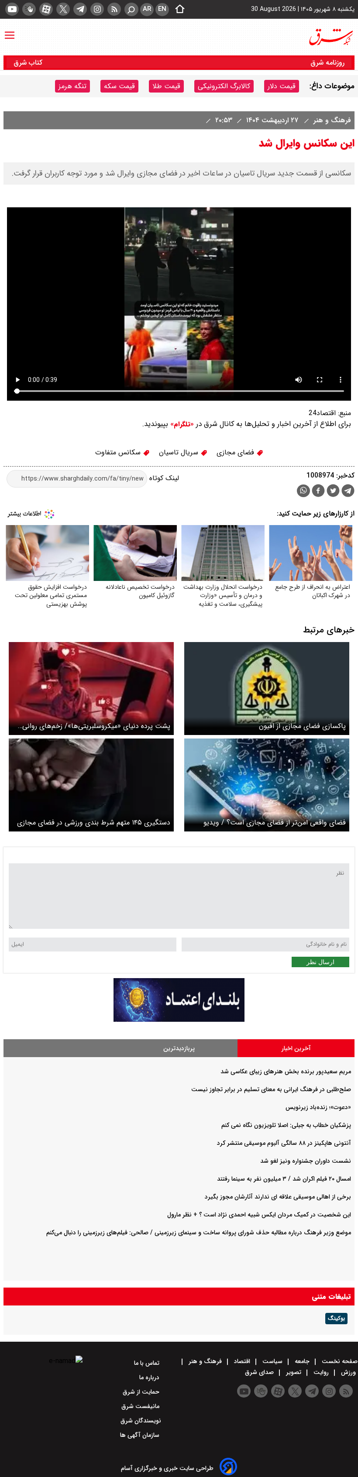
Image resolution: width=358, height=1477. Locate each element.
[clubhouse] (29, 9)
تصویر (293, 1372)
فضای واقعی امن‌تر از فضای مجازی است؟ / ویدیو (274, 822)
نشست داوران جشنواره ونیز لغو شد (305, 1161)
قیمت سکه (119, 86)
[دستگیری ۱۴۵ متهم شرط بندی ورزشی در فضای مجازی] (91, 784)
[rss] (114, 9)
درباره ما (150, 1377)
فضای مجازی (236, 452)
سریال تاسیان (179, 452)
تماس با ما (147, 1363)
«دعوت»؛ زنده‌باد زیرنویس (318, 1107)
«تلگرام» (181, 424)
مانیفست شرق (141, 1406)
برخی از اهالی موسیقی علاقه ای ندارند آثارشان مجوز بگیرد (278, 1197)
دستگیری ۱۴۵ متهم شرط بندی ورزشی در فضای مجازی (93, 822)
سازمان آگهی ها (140, 1435)
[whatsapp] (303, 490)
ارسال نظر (320, 961)
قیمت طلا (166, 86)
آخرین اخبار (296, 1048)
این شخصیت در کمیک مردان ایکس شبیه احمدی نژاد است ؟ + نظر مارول (259, 1214)
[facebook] (318, 492)
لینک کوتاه (163, 478)
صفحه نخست (339, 1361)
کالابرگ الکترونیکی (224, 86)
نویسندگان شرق (140, 1420)
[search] (131, 9)
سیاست (272, 1361)
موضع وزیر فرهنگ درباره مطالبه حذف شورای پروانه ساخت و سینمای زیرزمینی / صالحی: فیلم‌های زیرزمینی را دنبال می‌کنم (198, 1232)
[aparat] (46, 9)
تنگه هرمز (72, 86)
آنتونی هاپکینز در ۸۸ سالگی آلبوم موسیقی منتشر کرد (284, 1143)
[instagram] (97, 9)
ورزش (348, 1372)
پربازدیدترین (179, 1048)
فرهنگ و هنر (331, 120)
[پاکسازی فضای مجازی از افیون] (266, 688)
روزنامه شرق (327, 62)
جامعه (302, 1361)
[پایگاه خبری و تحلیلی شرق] (330, 37)
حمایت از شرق (142, 1392)
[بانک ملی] (179, 1019)
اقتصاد (242, 1361)
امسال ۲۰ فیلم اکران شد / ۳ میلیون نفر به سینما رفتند (284, 1179)
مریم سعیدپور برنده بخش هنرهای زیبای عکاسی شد (285, 1071)
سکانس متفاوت (119, 452)
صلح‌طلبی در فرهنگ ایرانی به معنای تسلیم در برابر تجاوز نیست (271, 1089)
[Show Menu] (9, 31)
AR (147, 9)
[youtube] (12, 9)
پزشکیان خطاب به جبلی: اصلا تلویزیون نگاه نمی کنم (286, 1125)
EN (162, 9)
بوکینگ (336, 1318)
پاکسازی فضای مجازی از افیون (302, 726)
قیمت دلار (282, 86)
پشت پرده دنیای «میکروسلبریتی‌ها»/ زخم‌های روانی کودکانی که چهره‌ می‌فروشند (96, 726)
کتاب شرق (29, 62)
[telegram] (80, 9)
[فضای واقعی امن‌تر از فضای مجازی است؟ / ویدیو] (266, 784)
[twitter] (63, 9)
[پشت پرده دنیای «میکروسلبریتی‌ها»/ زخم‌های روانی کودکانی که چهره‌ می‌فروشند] (91, 688)
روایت (321, 1372)
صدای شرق (260, 1372)
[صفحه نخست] (177, 9)
